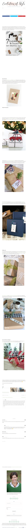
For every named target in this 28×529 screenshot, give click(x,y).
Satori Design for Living (5, 295)
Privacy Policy (16, 527)
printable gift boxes (10, 118)
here (17, 83)
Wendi (3, 436)
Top (25, 527)
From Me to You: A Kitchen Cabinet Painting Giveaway (8, 397)
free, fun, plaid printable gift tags (10, 160)
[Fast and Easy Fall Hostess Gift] (14, 390)
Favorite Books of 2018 (23, 397)
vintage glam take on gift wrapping (13, 295)
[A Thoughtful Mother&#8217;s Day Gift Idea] (22, 390)
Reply (25, 425)
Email (7, 508)
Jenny (5, 425)
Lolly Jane (15, 118)
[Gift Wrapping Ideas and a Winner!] (6, 390)
